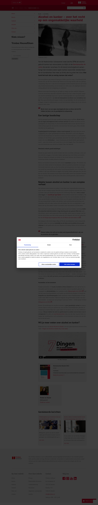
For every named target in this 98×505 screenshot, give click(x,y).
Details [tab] (49, 244)
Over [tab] (70, 244)
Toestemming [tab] (27, 244)
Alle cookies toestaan (69, 264)
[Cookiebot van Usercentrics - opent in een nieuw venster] (73, 240)
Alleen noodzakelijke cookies (49, 264)
